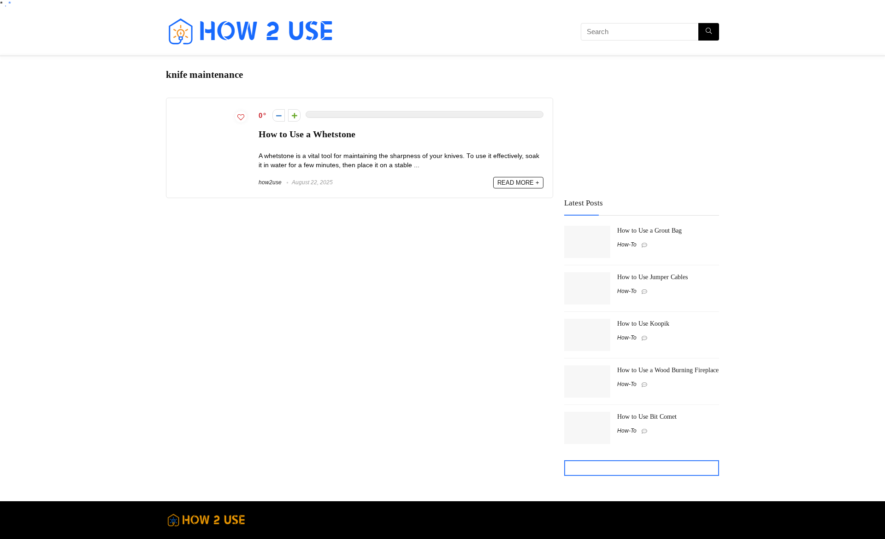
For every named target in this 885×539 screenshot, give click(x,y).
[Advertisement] (449, 33)
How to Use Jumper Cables (652, 277)
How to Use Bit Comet (647, 416)
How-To (627, 244)
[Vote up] (294, 115)
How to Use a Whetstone (307, 134)
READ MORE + (518, 182)
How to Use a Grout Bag (649, 230)
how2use (270, 182)
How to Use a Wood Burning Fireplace (668, 370)
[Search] (708, 32)
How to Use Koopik (643, 323)
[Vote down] (278, 115)
